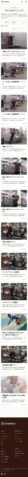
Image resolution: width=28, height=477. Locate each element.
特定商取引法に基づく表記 (19, 453)
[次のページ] (21, 411)
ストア (2, 448)
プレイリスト (3, 433)
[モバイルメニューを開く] (26, 2)
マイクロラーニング (5, 436)
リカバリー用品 (4, 461)
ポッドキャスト (4, 438)
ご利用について (17, 448)
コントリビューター (18, 433)
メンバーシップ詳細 (18, 441)
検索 (2, 444)
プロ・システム (18, 438)
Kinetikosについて (18, 431)
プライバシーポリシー (18, 451)
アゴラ (2, 441)
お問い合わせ (17, 455)
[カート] (22, 2)
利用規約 (7, 469)
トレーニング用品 (4, 459)
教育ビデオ (3, 454)
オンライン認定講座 (5, 456)
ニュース (16, 436)
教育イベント (3, 451)
